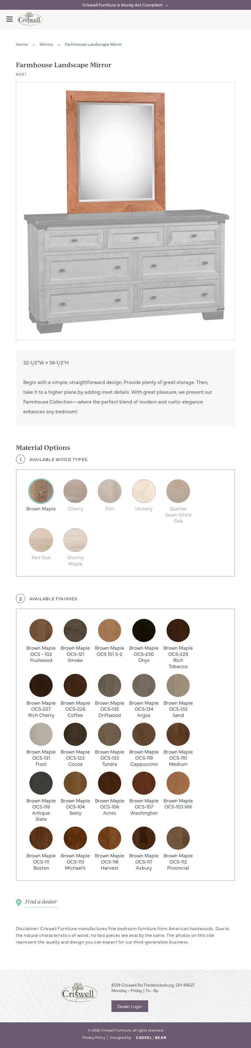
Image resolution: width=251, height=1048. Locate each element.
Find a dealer (41, 901)
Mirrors (46, 44)
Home (22, 44)
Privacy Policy (93, 1037)
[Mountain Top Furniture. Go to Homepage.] (79, 992)
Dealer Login (130, 1006)
